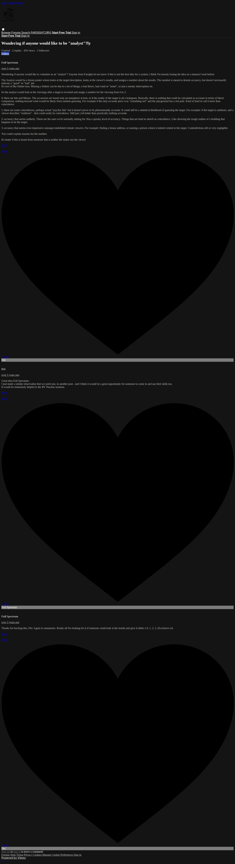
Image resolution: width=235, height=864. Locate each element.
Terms (20, 854)
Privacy (28, 854)
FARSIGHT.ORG (41, 32)
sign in (17, 851)
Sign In (25, 35)
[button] (3, 29)
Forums (16, 32)
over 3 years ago (10, 68)
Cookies (37, 854)
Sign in (76, 32)
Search (26, 32)
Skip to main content (12, 2)
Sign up (5, 851)
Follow (5, 53)
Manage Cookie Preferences (58, 854)
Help (13, 854)
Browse (6, 32)
